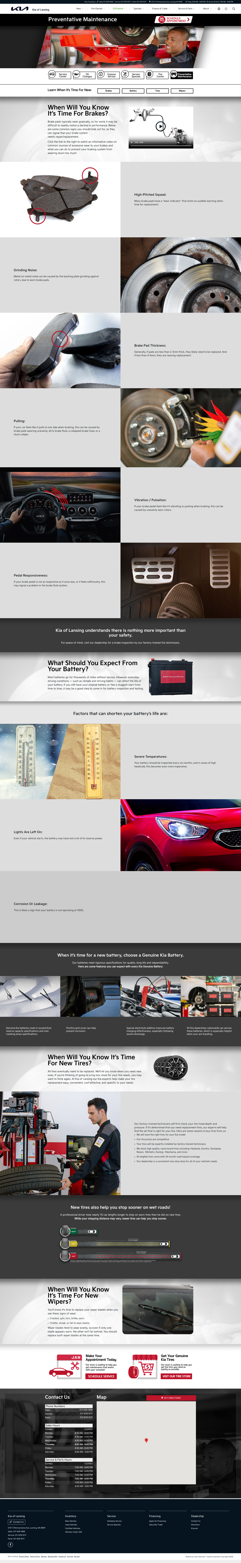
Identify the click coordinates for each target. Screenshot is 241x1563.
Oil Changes (84, 74)
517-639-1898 (86, 1410)
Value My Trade (156, 1525)
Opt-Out (70, 1556)
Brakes (108, 91)
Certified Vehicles (72, 1528)
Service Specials (132, 74)
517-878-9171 (86, 1413)
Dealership (197, 1516)
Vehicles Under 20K (73, 1532)
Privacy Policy (24, 1556)
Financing (155, 1516)
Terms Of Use (35, 1556)
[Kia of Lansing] (29, 9)
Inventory (70, 1516)
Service (111, 1516)
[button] (146, 1440)
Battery (133, 91)
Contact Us (18, 1522)
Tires (157, 91)
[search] (233, 9)
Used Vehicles (71, 1525)
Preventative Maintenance (181, 74)
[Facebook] (10, 1544)
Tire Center (157, 74)
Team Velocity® (199, 1557)
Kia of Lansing (13, 1556)
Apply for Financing (157, 1521)
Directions (195, 1525)
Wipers (182, 91)
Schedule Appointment (83, 1366)
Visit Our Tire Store (157, 1366)
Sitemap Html (52, 1556)
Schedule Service (114, 1521)
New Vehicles (70, 1521)
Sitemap (44, 1556)
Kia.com (194, 1528)
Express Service (108, 74)
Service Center (59, 74)
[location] (149, 2)
